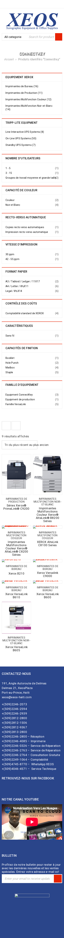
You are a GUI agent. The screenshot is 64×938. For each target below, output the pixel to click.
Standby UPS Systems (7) (21, 145)
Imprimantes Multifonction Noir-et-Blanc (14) (29, 107)
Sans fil (10, 335)
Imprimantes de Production (16, 500)
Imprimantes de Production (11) (24, 92)
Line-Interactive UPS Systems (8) (25, 131)
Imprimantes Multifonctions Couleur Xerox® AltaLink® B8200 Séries (47, 514)
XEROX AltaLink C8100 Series (47, 543)
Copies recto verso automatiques (25, 227)
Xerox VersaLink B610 (16, 595)
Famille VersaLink (16, 404)
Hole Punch (12, 362)
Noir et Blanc (13, 204)
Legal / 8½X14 (14, 291)
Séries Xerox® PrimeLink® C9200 (16, 507)
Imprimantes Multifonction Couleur (16, 535)
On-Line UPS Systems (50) (21, 138)
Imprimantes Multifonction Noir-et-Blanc (48, 501)
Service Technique (43, 769)
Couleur (10, 200)
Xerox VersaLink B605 (16, 648)
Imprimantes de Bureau (16, 567)
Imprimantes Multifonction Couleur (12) (29, 99)
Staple (9, 372)
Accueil (9, 59)
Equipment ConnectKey (19, 394)
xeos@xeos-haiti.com (17, 697)
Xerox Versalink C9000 (47, 574)
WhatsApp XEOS (43, 764)
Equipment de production (20, 399)
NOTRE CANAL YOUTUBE (20, 799)
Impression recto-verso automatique (27, 232)
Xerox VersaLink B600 (47, 595)
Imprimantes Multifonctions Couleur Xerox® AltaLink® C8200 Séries (16, 548)
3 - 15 (9, 173)
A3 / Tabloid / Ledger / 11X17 (23, 281)
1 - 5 (8, 168)
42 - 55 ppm (12, 259)
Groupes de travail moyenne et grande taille (31, 177)
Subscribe (58, 879)
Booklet (10, 358)
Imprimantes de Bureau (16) (22, 86)
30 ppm (10, 254)
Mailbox (10, 367)
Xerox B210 (17, 573)
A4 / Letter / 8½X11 (17, 286)
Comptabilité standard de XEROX (25, 313)
